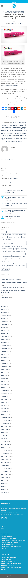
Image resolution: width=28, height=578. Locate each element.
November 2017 (5, 393)
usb (16, 141)
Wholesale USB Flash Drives (8, 538)
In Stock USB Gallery (6, 559)
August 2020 (4, 339)
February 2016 (5, 444)
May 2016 (4, 435)
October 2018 (5, 363)
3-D (6, 125)
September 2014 (5, 474)
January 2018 (4, 387)
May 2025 (4, 318)
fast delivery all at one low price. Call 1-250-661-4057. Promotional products (14, 132)
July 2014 (3, 480)
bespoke (24, 125)
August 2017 (4, 402)
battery (20, 125)
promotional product (6, 256)
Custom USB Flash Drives (8, 561)
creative (14, 128)
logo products (18, 135)
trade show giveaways (6, 261)
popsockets (13, 138)
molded (15, 136)
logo (13, 135)
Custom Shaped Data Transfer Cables (11, 563)
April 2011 (4, 492)
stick (12, 258)
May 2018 (4, 378)
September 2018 (5, 366)
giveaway (19, 133)
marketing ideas (5, 136)
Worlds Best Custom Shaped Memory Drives (15, 197)
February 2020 (5, 345)
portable (18, 138)
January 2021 (4, 333)
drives (23, 237)
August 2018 (4, 369)
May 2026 (4, 306)
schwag (9, 140)
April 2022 (4, 330)
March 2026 (4, 312)
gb (14, 133)
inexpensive (9, 135)
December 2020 (5, 336)
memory (11, 136)
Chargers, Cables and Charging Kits (10, 542)
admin (21, 23)
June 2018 (4, 375)
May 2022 (4, 327)
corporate (10, 128)
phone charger (7, 138)
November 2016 (5, 420)
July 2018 (3, 372)
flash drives (10, 133)
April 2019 (4, 354)
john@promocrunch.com (16, 182)
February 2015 (5, 462)
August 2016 (4, 429)
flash (7, 133)
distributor (23, 128)
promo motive (23, 138)
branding (4, 127)
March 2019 (4, 357)
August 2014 (4, 477)
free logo (13, 246)
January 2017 (4, 414)
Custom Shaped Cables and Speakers (11, 546)
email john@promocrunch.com (10, 85)
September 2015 (5, 456)
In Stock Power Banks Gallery (9, 557)
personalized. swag (21, 136)
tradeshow (13, 141)
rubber (6, 140)
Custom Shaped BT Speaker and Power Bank (13, 540)
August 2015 (4, 459)
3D (7, 125)
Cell (25, 127)
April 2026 (4, 309)
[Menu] (2, 6)
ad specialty (13, 125)
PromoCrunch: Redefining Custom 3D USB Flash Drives (15, 210)
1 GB (3, 125)
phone (2, 138)
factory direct (7, 130)
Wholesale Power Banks (7, 565)
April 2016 (4, 438)
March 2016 (4, 441)
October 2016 (5, 423)
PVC (3, 140)
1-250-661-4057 (14, 178)
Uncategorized (5, 297)
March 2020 (4, 342)
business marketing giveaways (17, 127)
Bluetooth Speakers (6, 536)
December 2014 (5, 465)
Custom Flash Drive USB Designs (12, 11)
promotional (22, 253)
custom (17, 128)
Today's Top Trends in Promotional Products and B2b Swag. (13, 291)
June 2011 (4, 489)
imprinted (4, 135)
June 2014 (4, 483)
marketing (23, 135)
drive (2, 130)
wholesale (20, 141)
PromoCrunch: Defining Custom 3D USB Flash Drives (16, 204)
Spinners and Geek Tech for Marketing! (11, 287)
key (15, 248)
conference (4, 128)
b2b (18, 125)
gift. (16, 133)
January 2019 (4, 360)
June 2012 (4, 486)
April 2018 (4, 381)
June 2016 (4, 432)
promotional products (16, 256)
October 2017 (5, 396)
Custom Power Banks (7, 544)
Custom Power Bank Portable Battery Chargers (14, 12)
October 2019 (5, 351)
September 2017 (5, 399)
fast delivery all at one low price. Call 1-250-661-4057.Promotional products (12, 242)
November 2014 (5, 468)
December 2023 (5, 324)
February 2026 (5, 315)
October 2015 (5, 453)
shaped (13, 140)
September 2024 (5, 321)
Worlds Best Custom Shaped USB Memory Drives (14, 191)
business (8, 127)
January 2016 (4, 447)
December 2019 (5, 348)
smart (16, 140)
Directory (3, 548)
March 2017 (4, 408)
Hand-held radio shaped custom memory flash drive (7, 159)
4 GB (10, 125)
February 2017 (5, 411)
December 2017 (5, 390)
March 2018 (4, 384)
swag (19, 140)
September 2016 (5, 426)
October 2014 (5, 471)
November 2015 (5, 450)
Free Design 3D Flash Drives (12, 216)
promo (9, 253)
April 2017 (4, 405)
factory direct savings (15, 130)
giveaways (24, 133)
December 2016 (5, 417)
